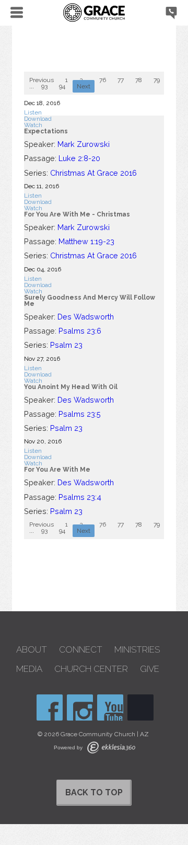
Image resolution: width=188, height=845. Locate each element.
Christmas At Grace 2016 (93, 172)
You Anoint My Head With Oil (71, 387)
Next (83, 86)
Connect (80, 649)
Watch (33, 125)
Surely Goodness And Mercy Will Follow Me (89, 300)
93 (44, 86)
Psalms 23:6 (79, 330)
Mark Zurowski (83, 144)
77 (121, 80)
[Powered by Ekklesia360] (111, 747)
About (31, 649)
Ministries (137, 649)
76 (102, 80)
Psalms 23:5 (79, 413)
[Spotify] (140, 707)
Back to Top (94, 792)
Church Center (91, 669)
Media (29, 669)
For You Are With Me (57, 469)
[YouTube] (110, 707)
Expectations (46, 131)
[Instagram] (80, 707)
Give (149, 669)
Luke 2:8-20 (79, 158)
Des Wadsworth (85, 316)
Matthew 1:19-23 (86, 241)
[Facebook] (50, 707)
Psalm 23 (66, 344)
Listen (33, 112)
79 (157, 80)
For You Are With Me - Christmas (77, 214)
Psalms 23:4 (79, 497)
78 (138, 80)
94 (62, 86)
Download (38, 118)
